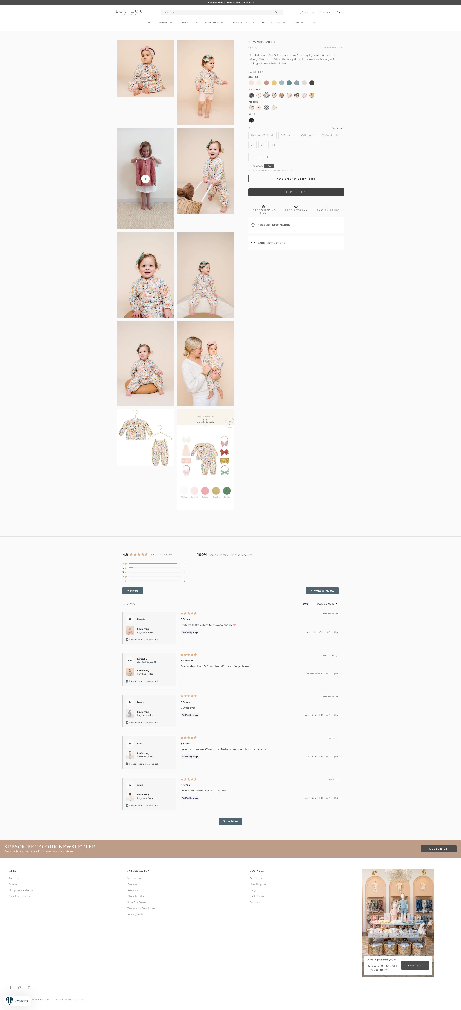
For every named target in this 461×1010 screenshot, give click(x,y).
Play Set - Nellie (145, 756)
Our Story (256, 878)
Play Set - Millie (145, 632)
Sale (314, 22)
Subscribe (438, 848)
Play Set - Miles (145, 715)
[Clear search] (276, 12)
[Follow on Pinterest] (29, 987)
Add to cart (296, 192)
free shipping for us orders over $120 (230, 2)
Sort (306, 603)
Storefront (134, 884)
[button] (153, 563)
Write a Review (326, 591)
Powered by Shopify (69, 999)
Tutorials (14, 878)
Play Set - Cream (146, 798)
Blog (253, 890)
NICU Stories (258, 896)
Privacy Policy (136, 914)
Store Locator (136, 896)
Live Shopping (259, 884)
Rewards (132, 890)
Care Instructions (19, 896)
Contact (14, 884)
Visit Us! (415, 965)
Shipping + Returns (21, 890)
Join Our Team (136, 902)
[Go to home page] (129, 12)
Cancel (42, 444)
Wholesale (134, 878)
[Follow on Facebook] (10, 987)
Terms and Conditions (141, 908)
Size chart (338, 128)
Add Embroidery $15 (119, 444)
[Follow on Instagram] (20, 987)
